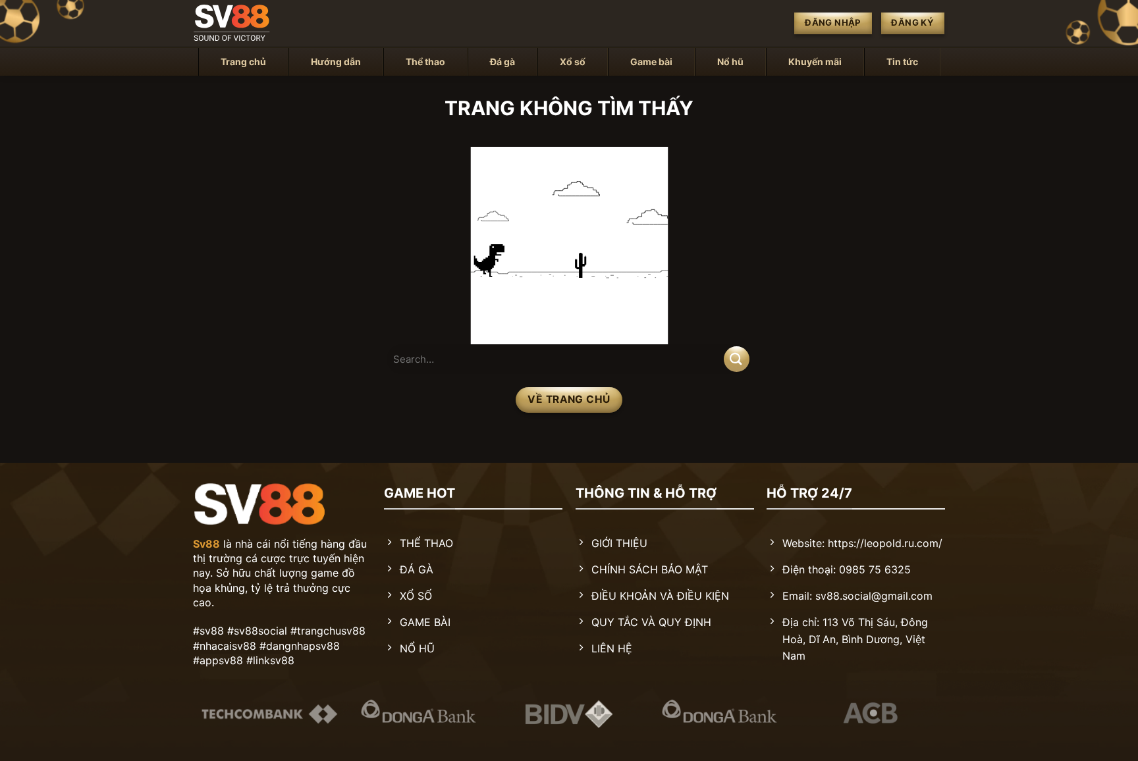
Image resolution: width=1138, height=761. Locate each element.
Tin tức (902, 61)
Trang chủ (243, 61)
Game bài (651, 61)
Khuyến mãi (815, 61)
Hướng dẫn (336, 61)
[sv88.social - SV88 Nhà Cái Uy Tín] (259, 24)
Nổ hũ (730, 61)
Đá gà (502, 61)
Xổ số (572, 61)
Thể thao (425, 61)
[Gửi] (736, 359)
